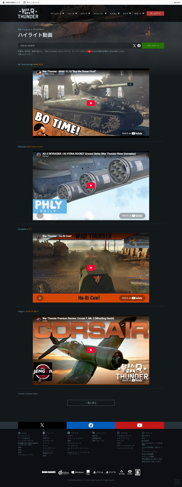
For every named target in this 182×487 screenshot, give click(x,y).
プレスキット (72, 445)
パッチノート (48, 450)
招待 (19, 450)
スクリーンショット (75, 438)
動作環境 (145, 440)
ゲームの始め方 (24, 438)
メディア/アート (153, 45)
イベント (46, 443)
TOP (19, 29)
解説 (44, 455)
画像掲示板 (96, 438)
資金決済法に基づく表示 (151, 461)
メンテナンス (48, 440)
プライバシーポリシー (150, 451)
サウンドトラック (74, 443)
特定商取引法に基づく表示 (152, 459)
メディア (83, 13)
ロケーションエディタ (125, 445)
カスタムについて (124, 436)
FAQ (143, 438)
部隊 (19, 452)
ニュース (70, 13)
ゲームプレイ (155, 13)
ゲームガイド (56, 13)
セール (45, 445)
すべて (45, 436)
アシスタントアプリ (25, 455)
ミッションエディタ (124, 448)
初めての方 (177, 2)
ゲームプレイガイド (25, 440)
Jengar (21, 311)
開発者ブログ (48, 453)
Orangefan (22, 229)
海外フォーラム (98, 440)
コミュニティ (98, 13)
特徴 (19, 447)
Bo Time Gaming (25, 64)
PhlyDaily (22, 146)
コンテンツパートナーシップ (77, 449)
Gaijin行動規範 (148, 454)
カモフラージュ (123, 438)
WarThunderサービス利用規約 (152, 444)
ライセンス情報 (148, 456)
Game (24, 433)
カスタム (113, 13)
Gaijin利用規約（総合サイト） (152, 448)
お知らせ (46, 438)
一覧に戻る (91, 402)
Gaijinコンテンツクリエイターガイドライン (78, 453)
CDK (118, 443)
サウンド (120, 440)
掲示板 (94, 436)
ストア (125, 13)
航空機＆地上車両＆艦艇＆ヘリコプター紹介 (28, 444)
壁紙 (69, 440)
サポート (137, 13)
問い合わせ (146, 436)
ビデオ (70, 436)
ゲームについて (24, 436)
